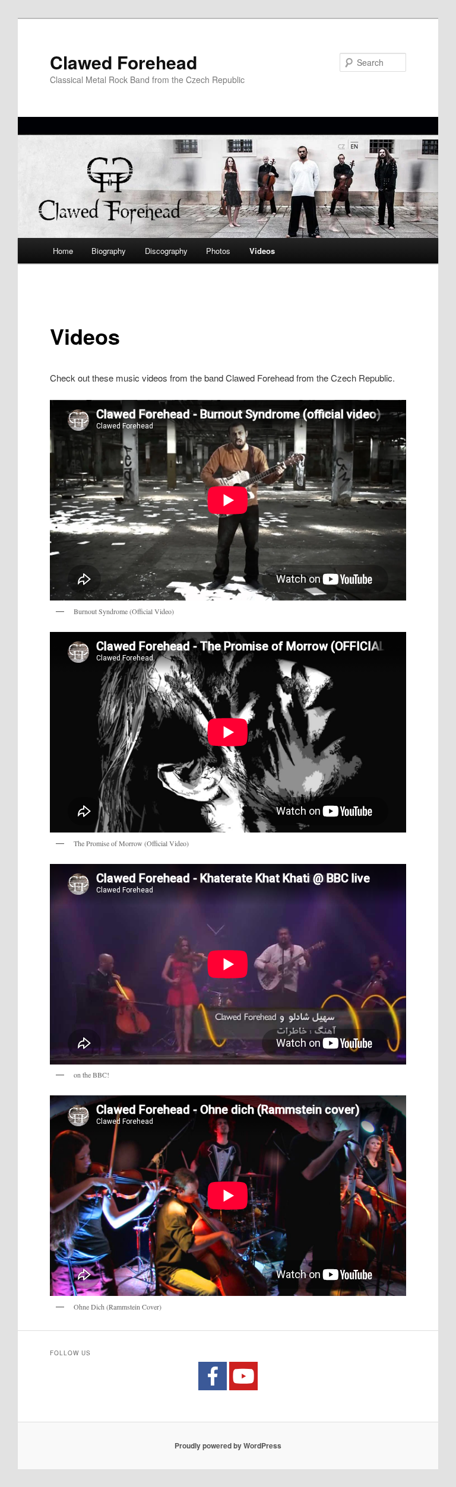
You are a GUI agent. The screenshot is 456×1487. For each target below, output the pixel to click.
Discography (166, 250)
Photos (218, 250)
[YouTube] (243, 1376)
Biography (108, 250)
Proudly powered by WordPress (228, 1445)
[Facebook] (212, 1376)
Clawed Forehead (123, 62)
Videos (262, 250)
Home (63, 250)
